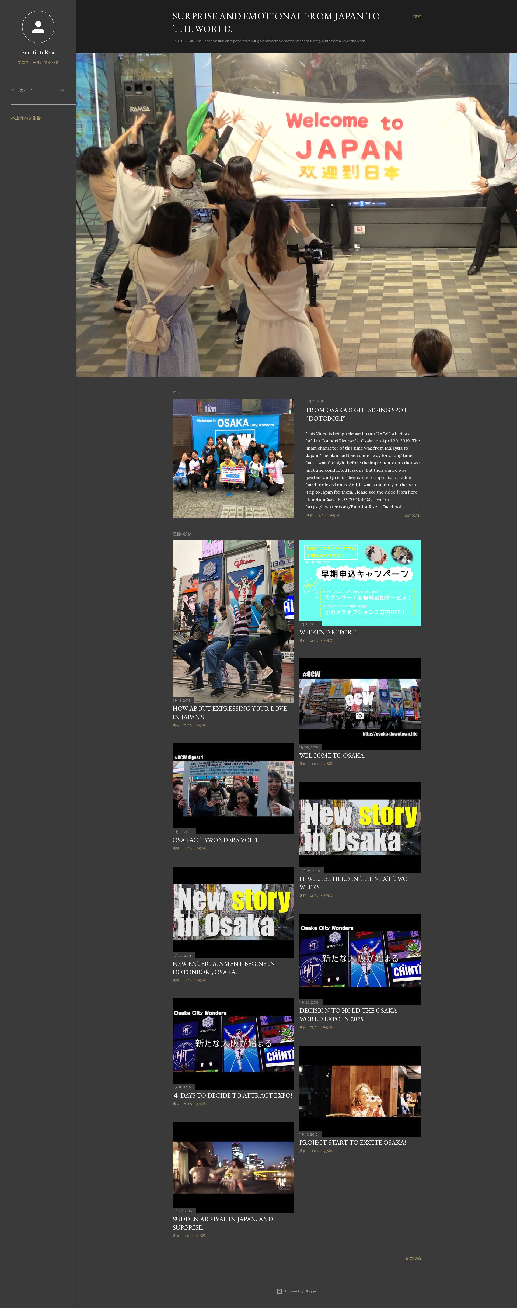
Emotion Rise (38, 52)
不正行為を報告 (26, 117)
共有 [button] (309, 515)
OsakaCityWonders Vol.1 (215, 840)
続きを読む (413, 515)
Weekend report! (328, 632)
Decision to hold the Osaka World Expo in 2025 (348, 1014)
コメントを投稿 (328, 515)
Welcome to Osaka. (332, 755)
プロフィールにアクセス (38, 62)
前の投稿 (413, 1258)
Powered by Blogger (301, 1291)
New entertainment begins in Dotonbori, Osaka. (224, 967)
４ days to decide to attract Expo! (232, 1095)
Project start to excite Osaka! (352, 1142)
